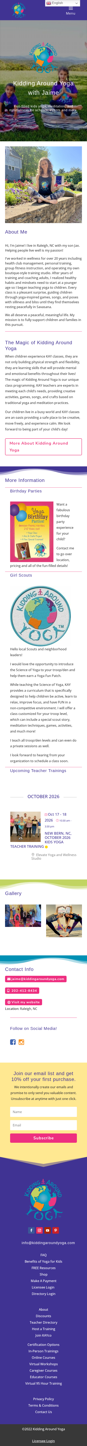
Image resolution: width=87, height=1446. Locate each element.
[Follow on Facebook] (31, 1230)
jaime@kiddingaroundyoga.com (38, 979)
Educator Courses (43, 1377)
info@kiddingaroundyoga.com (48, 1243)
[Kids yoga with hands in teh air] (23, 925)
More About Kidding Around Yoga (39, 447)
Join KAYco (43, 1335)
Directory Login (43, 1294)
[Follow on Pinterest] (55, 1230)
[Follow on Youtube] (47, 1230)
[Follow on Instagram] (39, 1230)
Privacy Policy (43, 1399)
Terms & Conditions (43, 1405)
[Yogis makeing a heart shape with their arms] (64, 936)
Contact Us (43, 1412)
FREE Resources (44, 1268)
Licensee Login (43, 1287)
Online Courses (43, 1357)
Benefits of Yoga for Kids (43, 1261)
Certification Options (43, 1344)
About (43, 1309)
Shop (44, 1274)
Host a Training (43, 1329)
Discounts (43, 1316)
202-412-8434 (24, 990)
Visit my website (26, 1002)
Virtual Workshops (43, 1364)
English (57, 3)
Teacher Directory (43, 1322)
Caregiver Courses (43, 1370)
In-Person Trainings (43, 1351)
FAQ (43, 1255)
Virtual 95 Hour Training (43, 1383)
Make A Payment (43, 1281)
